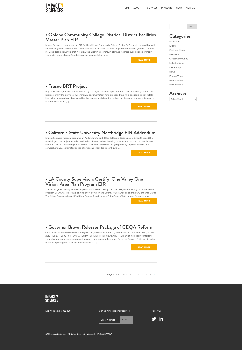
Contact (191, 8)
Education (174, 41)
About (137, 8)
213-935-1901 (64, 311)
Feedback (174, 54)
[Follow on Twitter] (154, 319)
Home (126, 8)
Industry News (176, 63)
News (179, 8)
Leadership (175, 67)
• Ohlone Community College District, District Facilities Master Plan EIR (100, 37)
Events (172, 46)
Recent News (176, 84)
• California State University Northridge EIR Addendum (100, 132)
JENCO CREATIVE (104, 334)
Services (152, 8)
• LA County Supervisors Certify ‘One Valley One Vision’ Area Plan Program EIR (94, 181)
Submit (126, 319)
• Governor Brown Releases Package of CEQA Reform (98, 227)
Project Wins (176, 76)
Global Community (178, 58)
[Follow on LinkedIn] (161, 319)
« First (124, 274)
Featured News (177, 50)
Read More (144, 60)
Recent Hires (176, 80)
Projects (166, 8)
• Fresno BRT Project (66, 86)
